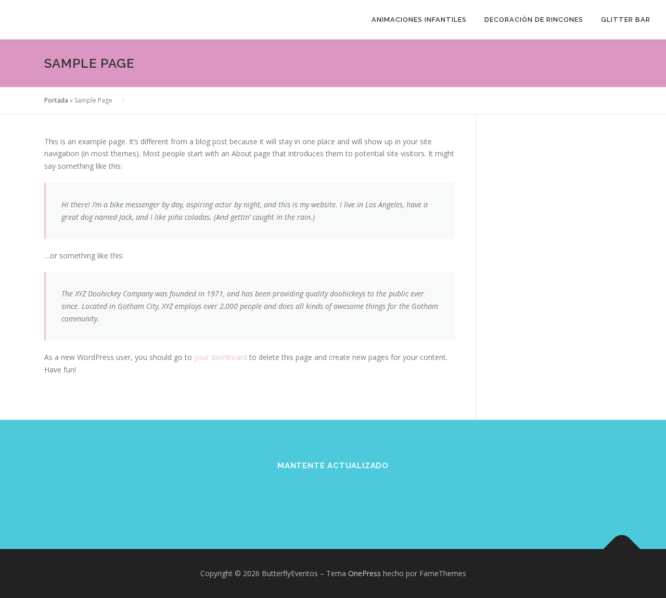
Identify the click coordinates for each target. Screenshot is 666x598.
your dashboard (220, 357)
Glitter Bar (625, 19)
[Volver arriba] (622, 548)
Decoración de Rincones (533, 19)
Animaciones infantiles (419, 19)
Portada (56, 100)
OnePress (364, 573)
